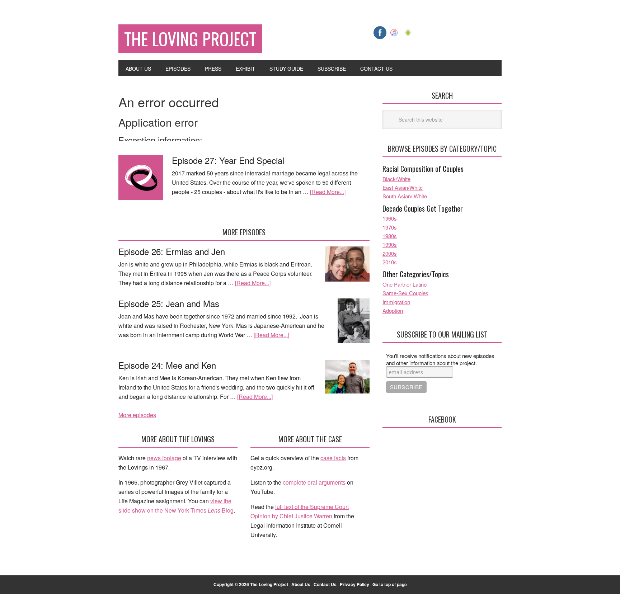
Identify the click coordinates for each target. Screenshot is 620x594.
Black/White (396, 179)
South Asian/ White (404, 196)
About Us (300, 584)
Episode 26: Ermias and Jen (171, 251)
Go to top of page (389, 584)
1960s (389, 218)
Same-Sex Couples (405, 293)
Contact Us (325, 584)
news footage (164, 458)
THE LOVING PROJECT (190, 38)
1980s (389, 236)
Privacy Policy (354, 584)
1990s (389, 244)
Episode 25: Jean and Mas (168, 303)
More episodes (137, 415)
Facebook (442, 419)
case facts (333, 458)
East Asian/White (402, 187)
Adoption (392, 310)
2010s (389, 262)
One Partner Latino (404, 284)
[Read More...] (328, 192)
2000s (389, 253)
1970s (389, 227)
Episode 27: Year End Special (228, 160)
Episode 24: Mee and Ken (167, 365)
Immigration (396, 302)
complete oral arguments (314, 482)
